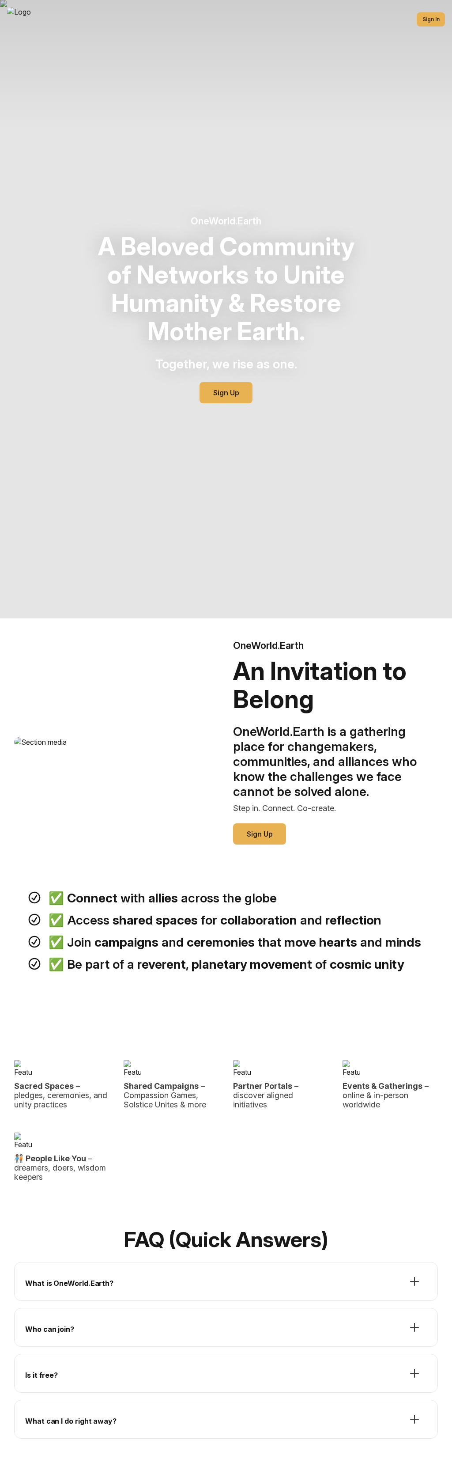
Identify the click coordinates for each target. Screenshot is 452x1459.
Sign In (431, 19)
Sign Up (226, 392)
